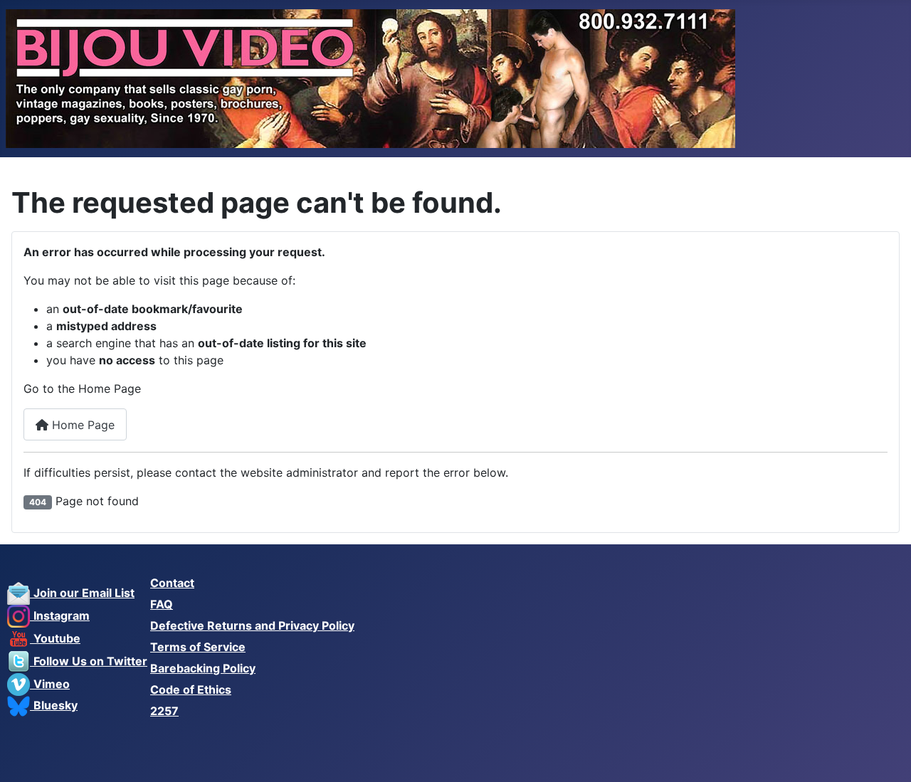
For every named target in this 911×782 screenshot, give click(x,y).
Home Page (81, 425)
